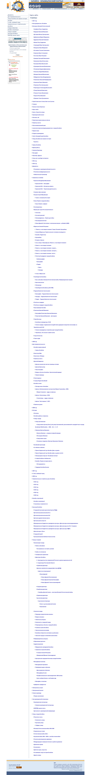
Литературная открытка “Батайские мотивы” (47, 455)
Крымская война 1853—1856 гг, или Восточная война (47, 736)
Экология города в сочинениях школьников (46, 635)
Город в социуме (46, 8)
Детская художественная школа (42, 518)
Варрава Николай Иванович (41, 31)
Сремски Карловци (37, 150)
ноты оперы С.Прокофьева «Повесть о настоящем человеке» (51, 242)
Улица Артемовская (40, 421)
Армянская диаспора (42, 565)
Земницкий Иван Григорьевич (41, 45)
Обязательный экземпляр (40, 174)
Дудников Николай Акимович (41, 39)
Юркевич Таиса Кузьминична (41, 98)
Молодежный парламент (42, 664)
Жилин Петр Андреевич (40, 42)
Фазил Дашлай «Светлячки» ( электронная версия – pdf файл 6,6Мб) (52, 223)
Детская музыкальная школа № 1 (42, 512)
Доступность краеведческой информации (44, 710)
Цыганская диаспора (42, 598)
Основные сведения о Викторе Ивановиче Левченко (50, 441)
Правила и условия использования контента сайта (72, 769)
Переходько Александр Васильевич (43, 87)
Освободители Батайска (40, 276)
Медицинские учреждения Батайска (44, 647)
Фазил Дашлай (43, 574)
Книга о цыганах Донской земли (48, 604)
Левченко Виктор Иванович (42, 430)
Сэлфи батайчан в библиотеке (43, 458)
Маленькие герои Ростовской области (43, 209)
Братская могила (40, 282)
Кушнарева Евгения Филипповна (42, 66)
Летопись (36, 413)
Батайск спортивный (13, 29)
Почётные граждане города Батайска (43, 305)
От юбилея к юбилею (39, 447)
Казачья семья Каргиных (39, 106)
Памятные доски (38, 404)
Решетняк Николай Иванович (41, 310)
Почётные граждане (39, 302)
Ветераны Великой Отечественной (41, 26)
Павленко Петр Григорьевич (41, 85)
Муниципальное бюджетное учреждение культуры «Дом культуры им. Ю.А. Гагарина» (55, 526)
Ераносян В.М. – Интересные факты (44, 186)
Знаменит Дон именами (40, 192)
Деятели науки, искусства (40, 749)
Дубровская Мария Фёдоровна (41, 37)
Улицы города (37, 418)
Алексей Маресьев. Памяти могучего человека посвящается (50, 232)
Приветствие (36, 130)
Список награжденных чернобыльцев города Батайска (49, 329)
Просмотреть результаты (18, 56)
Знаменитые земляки (38, 177)
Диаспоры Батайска (41, 557)
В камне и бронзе (40, 240)
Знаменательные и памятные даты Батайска (17, 25)
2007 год (35, 470)
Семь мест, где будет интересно (40, 158)
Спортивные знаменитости (41, 503)
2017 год (35, 20)
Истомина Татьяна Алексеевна (41, 50)
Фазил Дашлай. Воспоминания (49, 577)
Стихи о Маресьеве (40, 273)
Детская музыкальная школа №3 (42, 515)
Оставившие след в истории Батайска (43, 752)
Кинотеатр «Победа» (39, 356)
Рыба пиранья (37, 378)
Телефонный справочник (42, 554)
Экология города (38, 611)
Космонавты (37, 747)
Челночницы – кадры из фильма (45, 398)
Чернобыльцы (37, 319)
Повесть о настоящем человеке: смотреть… (47, 250)
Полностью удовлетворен (15, 48)
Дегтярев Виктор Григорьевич (41, 34)
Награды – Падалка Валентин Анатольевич (46, 296)
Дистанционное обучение (43, 670)
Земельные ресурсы (41, 619)
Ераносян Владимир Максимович (42, 180)
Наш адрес (35, 152)
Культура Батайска (13, 33)
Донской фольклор (40, 366)
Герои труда (37, 338)
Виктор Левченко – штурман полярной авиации (49, 433)
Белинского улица (40, 720)
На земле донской (40, 215)
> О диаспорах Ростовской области (46, 562)
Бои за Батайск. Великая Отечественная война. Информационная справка (54, 279)
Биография (40, 261)
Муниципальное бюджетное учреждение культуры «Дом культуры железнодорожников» (56, 523)
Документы (36, 8)
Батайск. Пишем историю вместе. (44, 461)
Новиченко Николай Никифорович (42, 79)
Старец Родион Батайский (40, 380)
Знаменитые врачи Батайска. (43, 649)
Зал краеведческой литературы (40, 699)
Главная (81, 8)
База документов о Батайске (40, 23)
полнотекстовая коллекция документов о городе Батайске (47, 128)
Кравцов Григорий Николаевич (41, 58)
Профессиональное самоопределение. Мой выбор (49, 675)
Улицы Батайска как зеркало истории (17, 18)
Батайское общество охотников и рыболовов (47, 632)
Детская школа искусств (40, 520)
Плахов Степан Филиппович (41, 93)
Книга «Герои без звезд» (39, 112)
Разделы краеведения (38, 133)
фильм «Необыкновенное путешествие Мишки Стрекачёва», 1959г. (52, 389)
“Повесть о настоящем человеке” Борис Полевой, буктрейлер (51, 229)
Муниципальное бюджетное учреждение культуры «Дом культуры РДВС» (52, 528)
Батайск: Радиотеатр (41, 234)
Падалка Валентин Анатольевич (42, 290)
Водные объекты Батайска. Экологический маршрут (49, 372)
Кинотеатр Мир (38, 353)
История (73, 8)
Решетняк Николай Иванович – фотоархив (46, 316)
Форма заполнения (39, 696)
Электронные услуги (38, 687)
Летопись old (36, 117)
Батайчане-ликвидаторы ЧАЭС (43, 322)
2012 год (36, 481)
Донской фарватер (38, 361)
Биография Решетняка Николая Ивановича (46, 313)
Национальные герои (39, 731)
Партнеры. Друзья (37, 155)
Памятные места (37, 122)
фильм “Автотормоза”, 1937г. (43, 401)
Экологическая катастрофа (42, 630)
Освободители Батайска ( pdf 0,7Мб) (44, 287)
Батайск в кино (38, 383)
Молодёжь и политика (41, 681)
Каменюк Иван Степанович (41, 53)
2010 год (35, 163)
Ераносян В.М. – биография (42, 183)
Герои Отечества (38, 335)
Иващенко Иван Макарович (41, 47)
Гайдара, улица (39, 725)
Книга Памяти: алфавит (41, 203)
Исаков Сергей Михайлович (41, 194)
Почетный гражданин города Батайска (45, 256)
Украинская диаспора (42, 595)
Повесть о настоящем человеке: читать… (46, 253)
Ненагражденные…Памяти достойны (45, 218)
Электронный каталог (38, 690)
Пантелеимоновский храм (39, 125)
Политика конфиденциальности (42, 171)
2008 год (35, 407)
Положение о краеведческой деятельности (44, 169)
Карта (40, 267)
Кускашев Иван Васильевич (41, 63)
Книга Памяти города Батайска (41, 200)
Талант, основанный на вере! (43, 197)
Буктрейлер (38, 237)
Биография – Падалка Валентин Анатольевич (47, 293)
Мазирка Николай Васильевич (41, 74)
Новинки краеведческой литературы (45, 705)
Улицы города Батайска (38, 714)
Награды (41, 270)
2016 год (36, 492)
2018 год (36, 495)
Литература (38, 285)
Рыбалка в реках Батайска (42, 627)
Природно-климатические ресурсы (44, 614)
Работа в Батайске (40, 545)
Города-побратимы (13, 28)
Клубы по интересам (41, 551)
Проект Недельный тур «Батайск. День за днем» (47, 450)
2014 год (36, 487)
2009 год (35, 341)
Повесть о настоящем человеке (43, 245)
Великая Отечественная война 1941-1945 (44, 728)
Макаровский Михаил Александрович (46, 655)
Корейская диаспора (42, 589)
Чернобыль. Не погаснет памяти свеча (45, 332)
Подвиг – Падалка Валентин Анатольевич (46, 299)
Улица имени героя (41, 438)
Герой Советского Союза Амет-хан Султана (43, 101)
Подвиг (39, 264)
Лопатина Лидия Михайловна (41, 71)
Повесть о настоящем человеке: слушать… (46, 248)
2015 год (36, 489)
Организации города (39, 542)
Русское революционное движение (43, 739)
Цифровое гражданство (40, 684)
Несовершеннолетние (41, 220)
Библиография (41, 259)
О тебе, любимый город (14, 22)
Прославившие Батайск (40, 307)
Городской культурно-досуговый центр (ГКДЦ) (45, 510)
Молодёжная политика (39, 661)
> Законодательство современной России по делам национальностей (54, 560)
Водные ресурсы (40, 616)
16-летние (38, 212)
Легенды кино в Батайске (42, 386)
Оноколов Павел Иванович (41, 82)
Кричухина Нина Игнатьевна (41, 61)
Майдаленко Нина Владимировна (42, 77)
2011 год (35, 160)
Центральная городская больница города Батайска (48, 658)
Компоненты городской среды (43, 622)
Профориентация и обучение (43, 667)
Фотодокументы (41, 464)
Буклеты (36, 141)
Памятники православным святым (41, 120)
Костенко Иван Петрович (40, 55)
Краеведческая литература (40, 702)
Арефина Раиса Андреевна (41, 29)
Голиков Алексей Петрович (44, 652)
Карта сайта (35, 109)
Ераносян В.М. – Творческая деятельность (46, 188)
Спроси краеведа (37, 693)
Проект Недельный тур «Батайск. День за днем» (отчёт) (49, 453)
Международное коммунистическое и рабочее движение (48, 741)
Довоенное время (38, 744)
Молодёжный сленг (42, 672)
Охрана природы (40, 374)
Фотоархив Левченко (42, 435)
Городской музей (38, 534)
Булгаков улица (39, 722)
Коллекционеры (38, 207)
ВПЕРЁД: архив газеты (14, 35)
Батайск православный (40, 347)
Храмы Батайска (37, 144)
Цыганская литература (44, 601)
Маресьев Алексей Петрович (41, 226)
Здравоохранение (38, 644)
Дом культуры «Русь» (39, 531)
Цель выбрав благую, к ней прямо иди (46, 678)
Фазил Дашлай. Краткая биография (50, 579)
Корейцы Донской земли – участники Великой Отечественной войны (56, 592)
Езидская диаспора (42, 586)
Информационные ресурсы (41, 638)
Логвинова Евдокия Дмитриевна (42, 69)
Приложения (43, 606)
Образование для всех (39, 641)
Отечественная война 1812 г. (41, 733)
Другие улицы (37, 755)
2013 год (36, 484)
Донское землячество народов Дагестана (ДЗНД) (49, 568)
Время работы (36, 147)
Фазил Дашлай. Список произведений (50, 582)
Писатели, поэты (38, 717)
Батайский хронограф (39, 444)
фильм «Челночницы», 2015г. (43, 395)
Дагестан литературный (44, 571)
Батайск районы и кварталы (41, 415)
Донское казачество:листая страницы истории (47, 364)
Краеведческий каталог (38, 114)
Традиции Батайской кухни (42, 467)
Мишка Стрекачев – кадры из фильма (46, 392)
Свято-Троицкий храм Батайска (40, 136)
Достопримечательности (60, 8)
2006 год (35, 476)
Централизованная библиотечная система (44, 536)
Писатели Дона (39, 369)
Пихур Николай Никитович (40, 90)
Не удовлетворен (13, 52)
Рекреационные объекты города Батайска (46, 624)
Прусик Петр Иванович (40, 95)
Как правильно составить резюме (45, 548)
